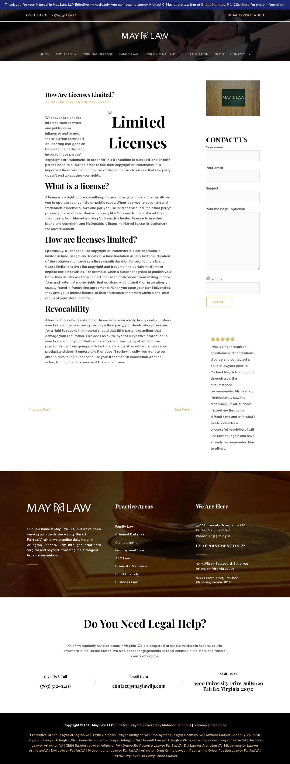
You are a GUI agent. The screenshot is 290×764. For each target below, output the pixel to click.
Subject (212, 188)
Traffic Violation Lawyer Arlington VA (119, 735)
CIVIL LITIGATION (194, 54)
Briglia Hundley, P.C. (217, 5)
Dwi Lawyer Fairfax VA (68, 751)
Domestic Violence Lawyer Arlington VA (108, 740)
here (246, 5)
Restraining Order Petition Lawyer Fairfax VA (224, 751)
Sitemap (200, 725)
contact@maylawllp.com (139, 686)
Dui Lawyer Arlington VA (203, 745)
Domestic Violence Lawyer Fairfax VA (152, 745)
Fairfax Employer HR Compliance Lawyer (145, 756)
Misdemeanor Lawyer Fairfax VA (113, 751)
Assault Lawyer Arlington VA (165, 740)
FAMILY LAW (128, 54)
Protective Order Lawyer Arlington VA (60, 735)
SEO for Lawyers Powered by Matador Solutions (153, 725)
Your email (214, 168)
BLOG (219, 54)
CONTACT (238, 54)
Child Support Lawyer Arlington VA (93, 745)
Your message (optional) (225, 209)
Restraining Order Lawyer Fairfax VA (217, 740)
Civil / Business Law (64, 102)
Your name (214, 147)
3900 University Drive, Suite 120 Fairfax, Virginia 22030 (228, 686)
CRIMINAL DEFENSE (98, 54)
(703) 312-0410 (65, 15)
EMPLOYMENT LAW (160, 54)
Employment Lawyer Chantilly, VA (177, 735)
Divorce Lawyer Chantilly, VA (228, 735)
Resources (218, 725)
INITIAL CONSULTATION (245, 15)
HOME (44, 54)
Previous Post (37, 409)
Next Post (183, 409)
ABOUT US (64, 54)
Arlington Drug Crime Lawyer (164, 751)
